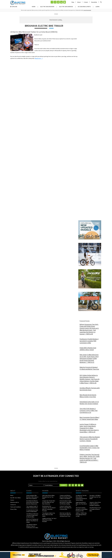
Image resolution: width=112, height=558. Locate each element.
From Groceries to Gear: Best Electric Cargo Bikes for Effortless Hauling (66, 502)
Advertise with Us (14, 502)
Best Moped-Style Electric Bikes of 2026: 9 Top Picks (88, 396)
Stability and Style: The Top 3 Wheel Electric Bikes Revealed (49, 520)
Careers (12, 500)
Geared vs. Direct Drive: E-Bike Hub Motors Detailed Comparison (95, 504)
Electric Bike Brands (66, 6)
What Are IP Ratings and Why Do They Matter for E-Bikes (32, 521)
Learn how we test (87, 10)
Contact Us (13, 504)
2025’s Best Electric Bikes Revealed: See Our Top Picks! (48, 497)
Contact (86, 2)
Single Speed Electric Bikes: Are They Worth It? (81, 504)
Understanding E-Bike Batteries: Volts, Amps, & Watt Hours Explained (32, 497)
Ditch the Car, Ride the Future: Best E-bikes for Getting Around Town (65, 514)
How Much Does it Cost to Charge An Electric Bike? (95, 509)
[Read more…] (39, 58)
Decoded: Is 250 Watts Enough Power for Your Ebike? (95, 497)
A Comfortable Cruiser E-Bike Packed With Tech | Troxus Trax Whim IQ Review (89, 447)
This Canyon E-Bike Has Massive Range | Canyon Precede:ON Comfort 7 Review (90, 439)
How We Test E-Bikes (15, 497)
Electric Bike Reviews (47, 6)
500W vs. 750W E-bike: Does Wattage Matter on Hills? (81, 514)
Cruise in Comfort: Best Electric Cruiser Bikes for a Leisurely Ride (65, 508)
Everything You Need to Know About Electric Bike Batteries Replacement (32, 502)
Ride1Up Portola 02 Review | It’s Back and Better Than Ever (89, 368)
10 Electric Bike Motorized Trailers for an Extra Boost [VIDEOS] (33, 32)
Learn (97, 6)
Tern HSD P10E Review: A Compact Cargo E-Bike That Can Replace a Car (89, 410)
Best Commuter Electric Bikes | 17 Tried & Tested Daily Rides (89, 418)
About (79, 2)
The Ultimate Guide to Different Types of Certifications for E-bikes (32, 526)
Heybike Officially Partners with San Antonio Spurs (90, 389)
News (33, 6)
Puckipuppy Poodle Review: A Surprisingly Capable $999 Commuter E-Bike (89, 341)
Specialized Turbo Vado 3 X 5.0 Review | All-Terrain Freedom (89, 402)
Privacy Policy (13, 509)
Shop (73, 2)
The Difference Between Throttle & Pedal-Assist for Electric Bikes (32, 515)
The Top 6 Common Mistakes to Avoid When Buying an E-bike (81, 509)
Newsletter (94, 2)
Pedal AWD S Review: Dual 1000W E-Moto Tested (88, 349)
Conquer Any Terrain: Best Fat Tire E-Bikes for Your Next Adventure (48, 502)
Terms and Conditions (15, 507)
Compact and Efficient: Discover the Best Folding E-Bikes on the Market (66, 497)
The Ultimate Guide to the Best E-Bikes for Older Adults (48, 514)
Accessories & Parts (84, 6)
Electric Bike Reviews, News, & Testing (17, 3)
